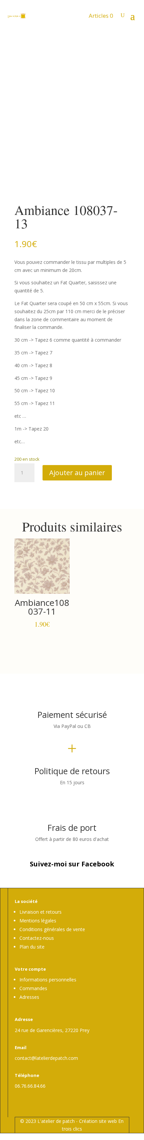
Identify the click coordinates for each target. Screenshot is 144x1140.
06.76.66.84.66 (30, 1086)
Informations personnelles (47, 979)
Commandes (33, 988)
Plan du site (32, 947)
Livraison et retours (40, 912)
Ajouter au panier (77, 472)
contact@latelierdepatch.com (46, 1058)
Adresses (29, 997)
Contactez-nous (36, 938)
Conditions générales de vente (52, 929)
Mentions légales (37, 920)
